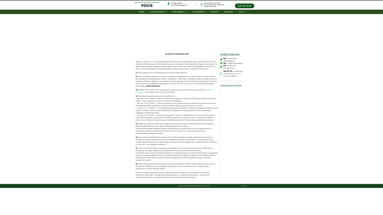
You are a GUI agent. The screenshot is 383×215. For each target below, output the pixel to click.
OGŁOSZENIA (198, 12)
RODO (242, 12)
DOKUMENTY (178, 12)
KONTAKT (228, 12)
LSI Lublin (244, 186)
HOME (141, 12)
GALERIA (215, 12)
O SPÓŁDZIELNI (157, 12)
